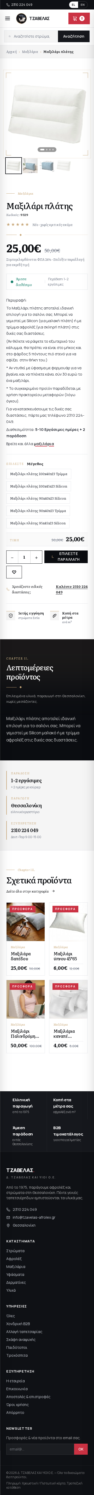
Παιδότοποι (16, 1347)
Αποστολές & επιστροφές (28, 1396)
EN (83, 5)
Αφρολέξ (14, 1258)
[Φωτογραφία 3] (47, 165)
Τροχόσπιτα (17, 1355)
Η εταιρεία (15, 1380)
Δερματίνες (16, 1282)
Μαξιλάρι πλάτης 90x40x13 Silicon (38, 498)
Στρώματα (15, 1250)
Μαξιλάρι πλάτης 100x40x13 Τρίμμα (38, 473)
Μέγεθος (35, 463)
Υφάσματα (15, 1274)
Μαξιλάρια (30, 51)
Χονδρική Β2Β (18, 1323)
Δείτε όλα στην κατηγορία (27, 891)
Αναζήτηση (73, 36)
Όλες (10, 1315)
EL (73, 5)
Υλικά (11, 1290)
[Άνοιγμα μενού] (7, 18)
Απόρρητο (15, 1412)
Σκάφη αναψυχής (21, 1339)
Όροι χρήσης (17, 1404)
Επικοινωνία (17, 1388)
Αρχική (11, 51)
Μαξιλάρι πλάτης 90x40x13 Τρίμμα (38, 510)
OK (81, 1449)
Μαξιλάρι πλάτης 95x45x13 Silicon (38, 522)
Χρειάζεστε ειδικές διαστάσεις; (49, 589)
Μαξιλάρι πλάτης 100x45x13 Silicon (38, 486)
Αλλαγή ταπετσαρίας (24, 1331)
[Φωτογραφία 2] (30, 165)
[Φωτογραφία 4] (63, 165)
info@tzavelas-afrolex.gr (34, 1217)
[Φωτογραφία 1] (13, 165)
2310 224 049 (21, 4)
